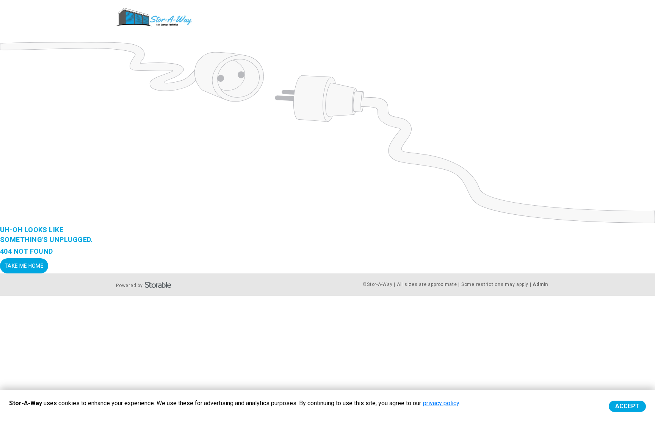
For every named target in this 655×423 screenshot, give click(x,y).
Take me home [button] (24, 266)
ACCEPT (627, 406)
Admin (540, 284)
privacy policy (441, 403)
